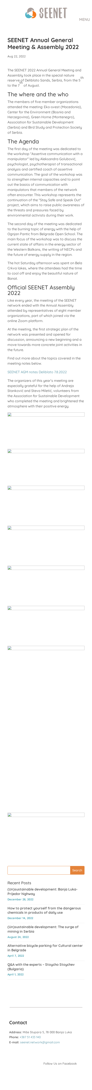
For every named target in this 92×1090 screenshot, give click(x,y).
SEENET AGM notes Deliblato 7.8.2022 (37, 372)
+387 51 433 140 (30, 1037)
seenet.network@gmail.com (40, 1042)
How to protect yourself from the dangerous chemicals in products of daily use (44, 910)
